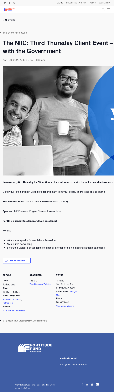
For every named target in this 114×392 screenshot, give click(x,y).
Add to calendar (17, 260)
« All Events (9, 19)
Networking (8, 302)
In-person (17, 299)
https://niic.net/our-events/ (14, 310)
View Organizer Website (40, 284)
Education (7, 299)
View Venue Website (65, 305)
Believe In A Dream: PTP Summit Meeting (26, 320)
